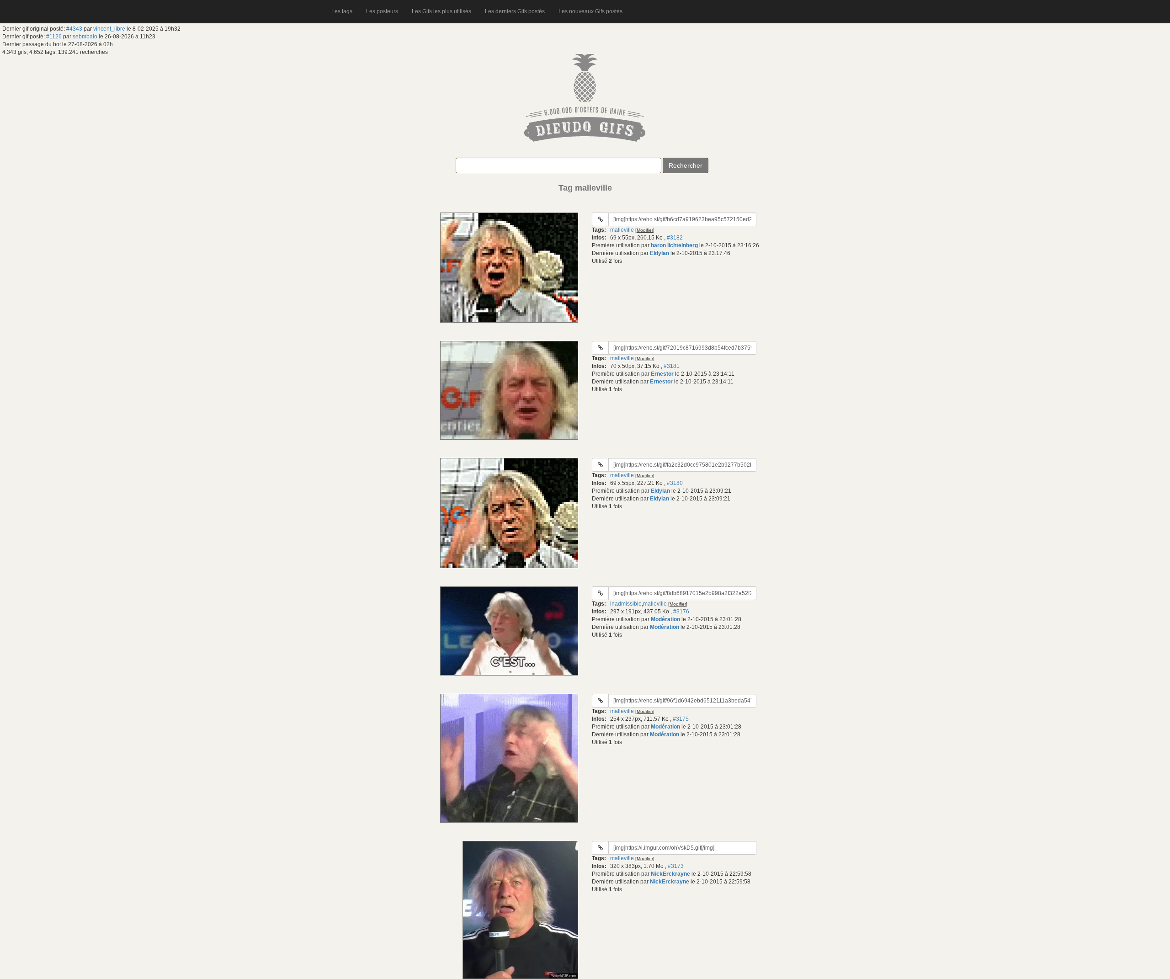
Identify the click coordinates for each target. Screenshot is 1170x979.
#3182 (675, 237)
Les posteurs (382, 11)
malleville (622, 230)
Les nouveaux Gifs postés (590, 11)
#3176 (681, 611)
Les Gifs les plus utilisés (441, 11)
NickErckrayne (670, 874)
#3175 (681, 719)
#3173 (676, 866)
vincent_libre (109, 29)
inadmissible (626, 604)
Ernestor (662, 374)
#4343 (74, 29)
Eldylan (659, 253)
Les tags (341, 11)
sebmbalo (85, 36)
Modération (665, 619)
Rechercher (685, 165)
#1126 (54, 36)
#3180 (675, 483)
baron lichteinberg (674, 245)
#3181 (672, 366)
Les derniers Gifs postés (515, 11)
